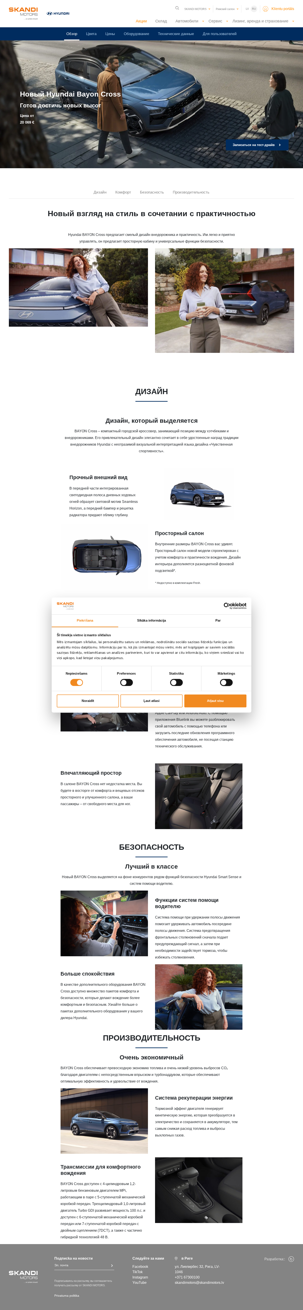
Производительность (191, 192)
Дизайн (100, 192)
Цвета (91, 34)
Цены (110, 34)
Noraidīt (88, 701)
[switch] (126, 682)
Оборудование (136, 34)
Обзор (71, 34)
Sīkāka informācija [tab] (151, 620)
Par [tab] (218, 620)
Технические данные (176, 34)
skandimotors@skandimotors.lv (199, 1282)
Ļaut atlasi (151, 701)
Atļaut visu (215, 701)
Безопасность (152, 192)
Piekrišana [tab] (85, 620)
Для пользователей (220, 34)
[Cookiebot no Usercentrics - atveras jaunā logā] (227, 606)
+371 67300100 (187, 1277)
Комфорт (123, 192)
